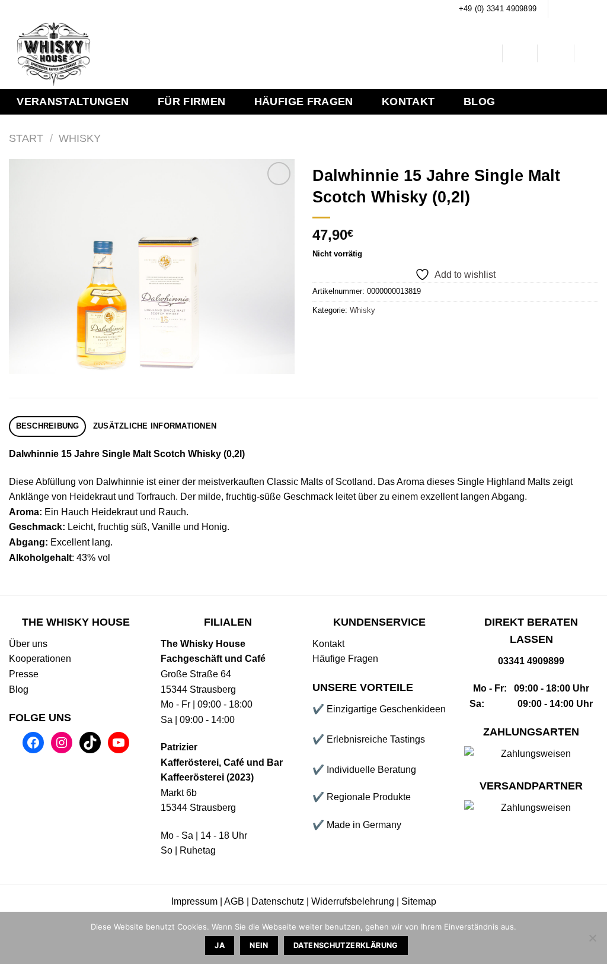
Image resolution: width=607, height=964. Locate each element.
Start (26, 138)
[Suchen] (484, 53)
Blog (479, 101)
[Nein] (592, 941)
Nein (259, 945)
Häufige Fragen (303, 101)
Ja (220, 945)
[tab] (47, 426)
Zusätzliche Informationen (154, 425)
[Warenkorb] (592, 53)
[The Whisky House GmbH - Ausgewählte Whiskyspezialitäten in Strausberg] (194, 53)
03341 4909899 (531, 661)
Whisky (80, 138)
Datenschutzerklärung (345, 945)
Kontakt (408, 101)
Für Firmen (192, 101)
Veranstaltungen (73, 101)
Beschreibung (47, 425)
